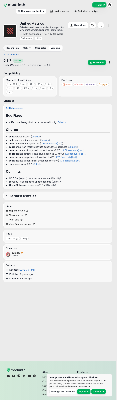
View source (16, 215)
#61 (44, 143)
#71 (65, 150)
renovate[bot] (54, 143)
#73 (58, 157)
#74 (62, 160)
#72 (67, 153)
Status (45, 385)
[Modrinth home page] (14, 5)
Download (80, 25)
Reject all (84, 391)
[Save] (100, 25)
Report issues (17, 210)
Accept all (98, 391)
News (45, 377)
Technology (26, 38)
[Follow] (92, 25)
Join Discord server (20, 224)
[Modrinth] (16, 370)
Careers (46, 390)
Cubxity (62, 122)
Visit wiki (14, 219)
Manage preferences (63, 391)
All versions (13, 54)
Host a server (61, 11)
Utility (38, 38)
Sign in (101, 4)
